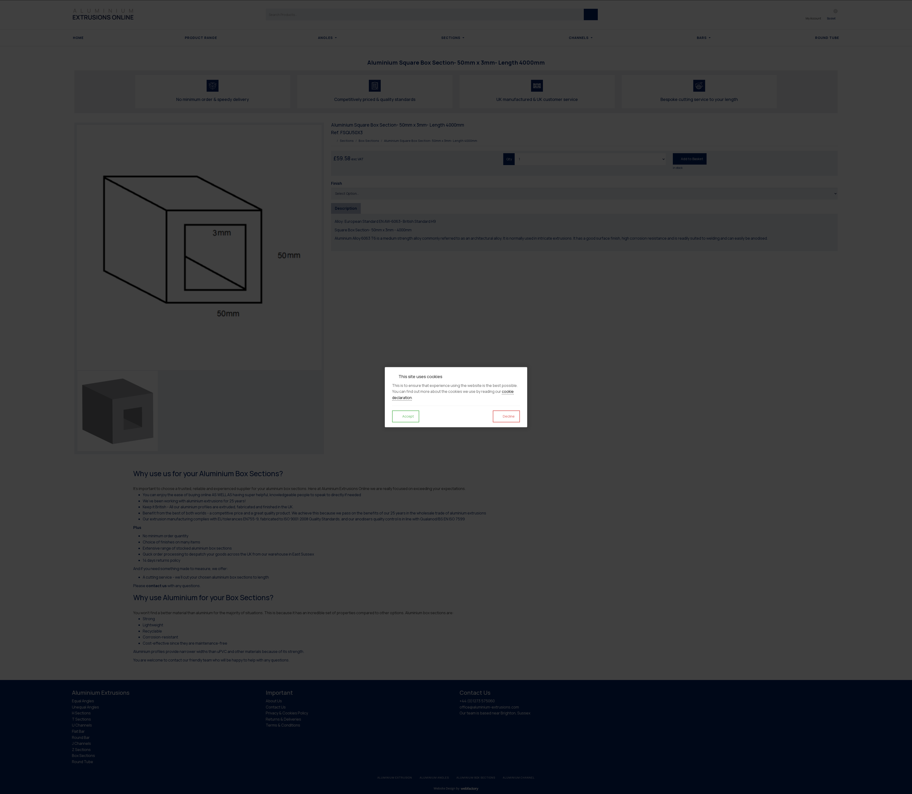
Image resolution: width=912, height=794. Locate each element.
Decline (508, 416)
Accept (408, 416)
